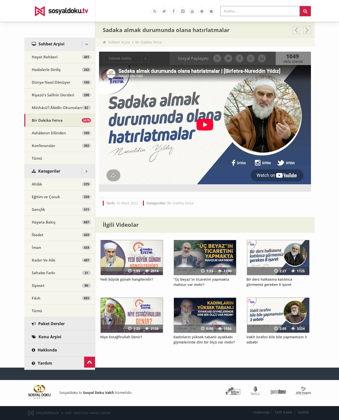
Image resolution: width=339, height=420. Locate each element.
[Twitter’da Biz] (164, 11)
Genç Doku (278, 392)
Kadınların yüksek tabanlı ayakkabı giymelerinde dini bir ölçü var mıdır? (204, 339)
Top (89, 362)
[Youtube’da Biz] (192, 11)
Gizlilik (303, 412)
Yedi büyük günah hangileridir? (126, 279)
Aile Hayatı (303, 392)
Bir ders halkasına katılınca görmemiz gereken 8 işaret (269, 282)
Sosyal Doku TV (59, 11)
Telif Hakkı (284, 412)
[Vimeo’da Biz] (182, 11)
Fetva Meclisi (232, 392)
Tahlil (255, 392)
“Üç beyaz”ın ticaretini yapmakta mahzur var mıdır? (201, 282)
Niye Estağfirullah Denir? (121, 337)
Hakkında (261, 412)
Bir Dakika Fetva (148, 42)
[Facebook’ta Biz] (173, 11)
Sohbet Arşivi (119, 42)
